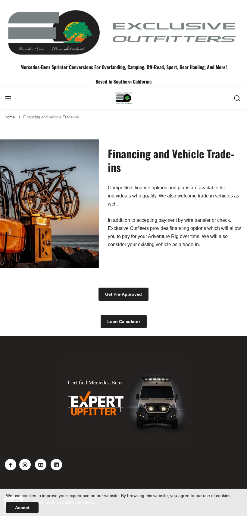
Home (10, 117)
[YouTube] (41, 465)
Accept (22, 507)
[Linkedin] (56, 465)
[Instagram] (25, 465)
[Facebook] (11, 465)
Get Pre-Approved (123, 294)
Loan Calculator (123, 321)
